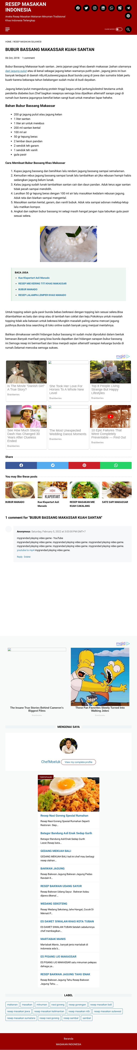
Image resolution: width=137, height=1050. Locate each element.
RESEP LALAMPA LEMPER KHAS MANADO (42, 295)
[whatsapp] (111, 8)
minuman (42, 1004)
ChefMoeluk (50, 762)
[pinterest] (128, 16)
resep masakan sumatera (21, 1018)
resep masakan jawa (18, 1011)
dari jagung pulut (16, 71)
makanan (12, 1004)
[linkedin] (102, 8)
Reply (19, 556)
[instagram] (94, 8)
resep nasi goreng (49, 1018)
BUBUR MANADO (27, 289)
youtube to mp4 (25, 550)
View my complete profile (78, 762)
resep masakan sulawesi (107, 1011)
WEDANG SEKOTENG (53, 903)
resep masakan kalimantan (49, 1011)
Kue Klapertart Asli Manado (34, 277)
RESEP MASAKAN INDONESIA (25, 7)
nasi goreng (57, 1004)
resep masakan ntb (79, 1011)
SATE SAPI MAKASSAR (115, 502)
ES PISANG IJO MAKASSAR (58, 956)
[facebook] (77, 8)
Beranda (68, 1038)
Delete (27, 556)
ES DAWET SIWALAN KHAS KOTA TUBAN (67, 921)
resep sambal (71, 1018)
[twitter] (86, 8)
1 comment (28, 57)
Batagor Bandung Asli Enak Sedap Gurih (66, 833)
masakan (27, 1004)
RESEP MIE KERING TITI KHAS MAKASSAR (42, 283)
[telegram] (128, 8)
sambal (87, 1018)
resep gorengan (77, 1004)
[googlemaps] (119, 8)
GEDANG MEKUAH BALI (55, 851)
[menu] (7, 29)
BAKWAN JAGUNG (52, 868)
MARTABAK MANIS (53, 939)
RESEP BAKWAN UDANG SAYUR (61, 886)
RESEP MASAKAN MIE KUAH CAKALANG (82, 504)
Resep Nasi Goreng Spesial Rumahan (64, 815)
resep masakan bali (101, 1004)
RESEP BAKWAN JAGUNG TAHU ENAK (65, 974)
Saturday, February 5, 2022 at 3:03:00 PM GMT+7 (58, 531)
